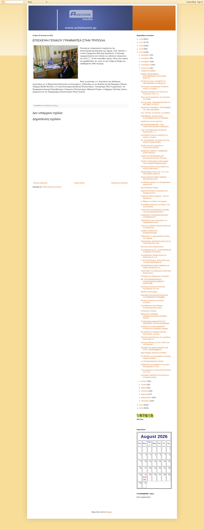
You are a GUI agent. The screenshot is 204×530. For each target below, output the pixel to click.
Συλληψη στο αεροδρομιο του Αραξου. (155, 276)
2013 (141, 49)
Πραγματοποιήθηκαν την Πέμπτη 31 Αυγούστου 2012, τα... (154, 93)
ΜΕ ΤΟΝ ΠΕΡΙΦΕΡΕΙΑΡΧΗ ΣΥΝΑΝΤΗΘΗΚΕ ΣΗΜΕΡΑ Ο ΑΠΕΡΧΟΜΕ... (152, 281)
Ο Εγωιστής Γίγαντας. (149, 311)
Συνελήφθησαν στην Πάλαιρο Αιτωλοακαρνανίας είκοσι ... (152, 307)
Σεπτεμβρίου (146, 65)
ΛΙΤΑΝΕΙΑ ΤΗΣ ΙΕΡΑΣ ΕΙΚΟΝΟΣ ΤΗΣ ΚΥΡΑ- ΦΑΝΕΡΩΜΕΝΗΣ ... (154, 349)
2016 (141, 46)
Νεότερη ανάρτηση (40, 183)
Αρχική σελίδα (79, 183)
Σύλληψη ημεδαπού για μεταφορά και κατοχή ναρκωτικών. (155, 168)
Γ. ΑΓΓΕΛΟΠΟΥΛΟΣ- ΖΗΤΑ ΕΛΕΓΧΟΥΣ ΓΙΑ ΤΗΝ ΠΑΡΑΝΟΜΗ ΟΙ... (155, 261)
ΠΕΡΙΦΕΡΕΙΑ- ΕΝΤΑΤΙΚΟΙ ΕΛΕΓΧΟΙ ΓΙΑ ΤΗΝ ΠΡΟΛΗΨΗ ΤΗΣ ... (156, 242)
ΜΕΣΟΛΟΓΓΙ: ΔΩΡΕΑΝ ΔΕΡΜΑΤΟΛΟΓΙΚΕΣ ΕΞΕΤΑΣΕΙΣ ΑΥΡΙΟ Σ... (154, 316)
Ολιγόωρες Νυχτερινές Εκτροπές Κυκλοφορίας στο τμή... (153, 288)
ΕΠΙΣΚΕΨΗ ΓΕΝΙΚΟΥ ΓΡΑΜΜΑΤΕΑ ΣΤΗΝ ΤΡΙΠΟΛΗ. (154, 152)
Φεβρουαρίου (146, 398)
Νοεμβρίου (145, 58)
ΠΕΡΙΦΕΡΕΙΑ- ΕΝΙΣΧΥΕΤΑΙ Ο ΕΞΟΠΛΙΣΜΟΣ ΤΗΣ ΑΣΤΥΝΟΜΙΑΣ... (155, 117)
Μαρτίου (144, 394)
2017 (141, 42)
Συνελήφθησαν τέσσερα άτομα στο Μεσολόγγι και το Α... (153, 256)
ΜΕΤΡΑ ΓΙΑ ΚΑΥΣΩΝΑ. (149, 292)
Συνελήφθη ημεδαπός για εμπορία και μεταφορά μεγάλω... (155, 376)
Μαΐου (143, 388)
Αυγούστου (145, 68)
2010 (141, 408)
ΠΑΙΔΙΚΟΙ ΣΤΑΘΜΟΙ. (148, 71)
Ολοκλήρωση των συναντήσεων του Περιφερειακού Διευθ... (154, 221)
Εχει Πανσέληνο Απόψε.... (150, 188)
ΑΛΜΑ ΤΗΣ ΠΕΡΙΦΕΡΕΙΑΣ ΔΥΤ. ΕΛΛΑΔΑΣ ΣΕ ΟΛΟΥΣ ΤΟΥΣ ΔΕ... (154, 157)
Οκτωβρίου (145, 62)
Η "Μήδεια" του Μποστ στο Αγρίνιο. (154, 201)
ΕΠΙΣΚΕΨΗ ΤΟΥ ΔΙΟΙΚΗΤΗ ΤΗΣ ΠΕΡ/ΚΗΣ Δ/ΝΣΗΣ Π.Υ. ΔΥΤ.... (155, 366)
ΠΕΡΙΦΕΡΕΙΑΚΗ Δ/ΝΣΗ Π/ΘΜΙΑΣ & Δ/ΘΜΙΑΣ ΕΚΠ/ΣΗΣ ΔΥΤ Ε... (155, 267)
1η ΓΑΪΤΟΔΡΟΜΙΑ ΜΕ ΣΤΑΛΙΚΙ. (152, 361)
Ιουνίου (144, 385)
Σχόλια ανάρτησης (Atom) (51, 187)
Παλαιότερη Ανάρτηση (119, 183)
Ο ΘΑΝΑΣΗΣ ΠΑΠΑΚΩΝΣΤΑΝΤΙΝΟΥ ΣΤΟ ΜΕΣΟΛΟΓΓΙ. (154, 216)
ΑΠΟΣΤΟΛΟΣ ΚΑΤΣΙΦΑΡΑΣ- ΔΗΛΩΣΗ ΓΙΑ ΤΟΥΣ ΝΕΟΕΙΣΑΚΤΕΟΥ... (155, 211)
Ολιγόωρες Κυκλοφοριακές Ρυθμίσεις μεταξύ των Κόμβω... (155, 88)
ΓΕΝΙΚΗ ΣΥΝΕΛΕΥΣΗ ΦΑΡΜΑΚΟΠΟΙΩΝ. (149, 232)
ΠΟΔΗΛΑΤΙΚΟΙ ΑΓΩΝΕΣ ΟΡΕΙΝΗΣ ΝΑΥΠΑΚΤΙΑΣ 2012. (154, 178)
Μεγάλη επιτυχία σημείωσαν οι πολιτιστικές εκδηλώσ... (152, 147)
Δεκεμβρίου (145, 55)
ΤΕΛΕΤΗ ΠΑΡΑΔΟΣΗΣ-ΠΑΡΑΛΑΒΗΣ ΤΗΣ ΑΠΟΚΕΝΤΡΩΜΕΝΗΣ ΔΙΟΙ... (154, 162)
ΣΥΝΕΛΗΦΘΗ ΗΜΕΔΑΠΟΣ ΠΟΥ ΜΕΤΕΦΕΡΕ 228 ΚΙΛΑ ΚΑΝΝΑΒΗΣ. (155, 322)
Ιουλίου (144, 381)
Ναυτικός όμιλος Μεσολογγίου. (152, 247)
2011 (141, 405)
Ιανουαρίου (145, 401)
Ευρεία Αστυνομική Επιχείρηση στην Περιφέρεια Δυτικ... (154, 192)
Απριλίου (144, 391)
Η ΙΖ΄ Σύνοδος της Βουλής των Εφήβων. (156, 113)
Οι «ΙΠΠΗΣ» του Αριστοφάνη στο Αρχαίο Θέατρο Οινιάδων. (156, 357)
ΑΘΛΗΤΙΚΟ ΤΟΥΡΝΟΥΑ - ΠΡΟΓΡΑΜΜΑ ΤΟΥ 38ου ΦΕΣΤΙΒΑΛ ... (155, 109)
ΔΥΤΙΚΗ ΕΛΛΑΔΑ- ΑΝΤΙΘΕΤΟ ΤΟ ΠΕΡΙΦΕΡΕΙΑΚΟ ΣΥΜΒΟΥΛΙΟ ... (154, 82)
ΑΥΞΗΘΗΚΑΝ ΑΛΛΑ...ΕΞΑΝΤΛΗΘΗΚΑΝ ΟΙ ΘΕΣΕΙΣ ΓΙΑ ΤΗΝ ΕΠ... (156, 251)
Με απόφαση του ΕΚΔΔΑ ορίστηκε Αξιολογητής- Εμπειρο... (153, 333)
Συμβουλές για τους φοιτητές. (152, 121)
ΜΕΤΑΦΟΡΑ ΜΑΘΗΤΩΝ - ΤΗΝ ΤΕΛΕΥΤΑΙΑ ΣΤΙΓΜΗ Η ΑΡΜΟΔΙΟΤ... (155, 126)
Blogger (109, 512)
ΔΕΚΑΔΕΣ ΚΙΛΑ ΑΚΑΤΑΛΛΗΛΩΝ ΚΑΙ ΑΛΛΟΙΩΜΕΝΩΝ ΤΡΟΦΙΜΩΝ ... (154, 296)
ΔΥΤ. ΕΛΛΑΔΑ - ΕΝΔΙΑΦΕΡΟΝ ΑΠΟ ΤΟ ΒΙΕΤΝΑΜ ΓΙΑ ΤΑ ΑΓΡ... (155, 103)
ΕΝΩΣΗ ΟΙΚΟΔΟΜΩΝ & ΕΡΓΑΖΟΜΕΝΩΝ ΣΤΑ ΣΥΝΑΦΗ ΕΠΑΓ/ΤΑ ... (153, 76)
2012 (141, 52)
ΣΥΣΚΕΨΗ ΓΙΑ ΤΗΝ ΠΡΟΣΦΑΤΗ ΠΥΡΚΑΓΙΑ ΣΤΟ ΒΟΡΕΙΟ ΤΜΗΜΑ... (155, 328)
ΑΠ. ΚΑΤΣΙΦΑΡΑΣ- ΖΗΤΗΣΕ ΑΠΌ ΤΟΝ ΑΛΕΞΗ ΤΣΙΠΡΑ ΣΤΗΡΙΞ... (155, 141)
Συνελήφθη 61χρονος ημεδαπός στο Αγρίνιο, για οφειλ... (154, 136)
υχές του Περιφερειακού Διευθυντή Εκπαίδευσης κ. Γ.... (154, 131)
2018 (141, 39)
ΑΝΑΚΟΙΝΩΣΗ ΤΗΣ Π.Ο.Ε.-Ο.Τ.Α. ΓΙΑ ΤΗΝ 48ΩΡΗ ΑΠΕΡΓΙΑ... (154, 173)
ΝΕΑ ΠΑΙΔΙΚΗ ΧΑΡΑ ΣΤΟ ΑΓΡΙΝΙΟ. (154, 353)
